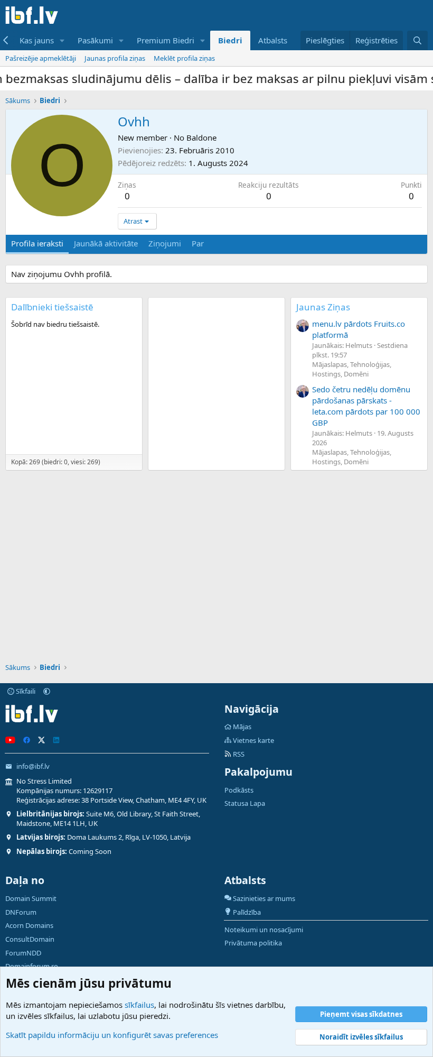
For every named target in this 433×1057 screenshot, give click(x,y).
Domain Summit (31, 898)
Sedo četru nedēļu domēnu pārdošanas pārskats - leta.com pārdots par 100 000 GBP (366, 406)
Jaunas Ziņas (323, 307)
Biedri (230, 40)
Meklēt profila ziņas (184, 58)
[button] (62, 40)
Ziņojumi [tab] (164, 243)
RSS (237, 754)
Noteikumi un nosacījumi (263, 929)
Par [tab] (198, 243)
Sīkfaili (24, 691)
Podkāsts (238, 790)
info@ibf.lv (33, 766)
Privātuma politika (253, 943)
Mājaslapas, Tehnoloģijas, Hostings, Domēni (351, 369)
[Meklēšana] (417, 40)
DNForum (20, 912)
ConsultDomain (29, 939)
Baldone (201, 137)
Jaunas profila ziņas (114, 58)
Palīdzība (247, 912)
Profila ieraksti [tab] (37, 243)
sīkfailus (139, 1004)
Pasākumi (95, 40)
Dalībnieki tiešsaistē (52, 307)
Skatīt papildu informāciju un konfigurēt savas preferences (112, 1035)
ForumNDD (23, 953)
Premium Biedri (165, 40)
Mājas (242, 726)
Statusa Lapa (244, 803)
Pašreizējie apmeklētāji (40, 58)
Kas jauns (37, 40)
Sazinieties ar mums (264, 898)
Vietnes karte (253, 740)
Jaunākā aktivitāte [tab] (106, 243)
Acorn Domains (29, 925)
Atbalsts (272, 40)
